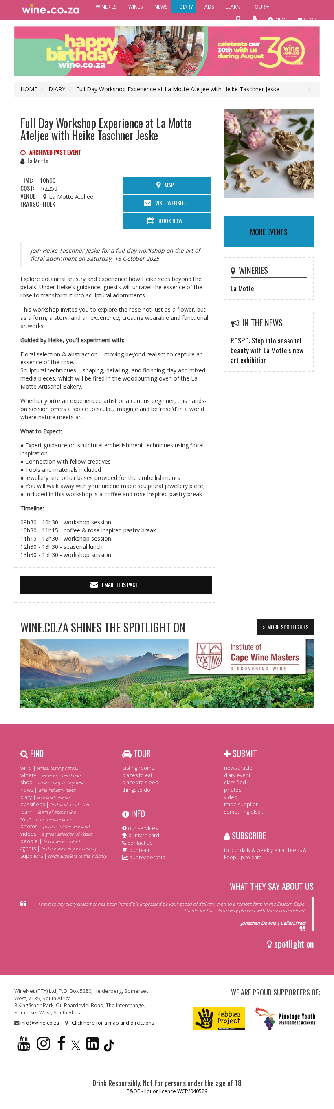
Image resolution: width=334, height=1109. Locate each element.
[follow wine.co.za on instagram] (43, 1046)
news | (47, 789)
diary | (45, 797)
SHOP (309, 19)
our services (142, 828)
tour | (46, 819)
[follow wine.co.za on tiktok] (109, 1046)
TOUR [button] (259, 6)
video (230, 797)
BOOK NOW (170, 220)
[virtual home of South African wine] (51, 10)
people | (50, 841)
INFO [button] (279, 19)
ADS (209, 6)
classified (235, 782)
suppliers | (63, 855)
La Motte (242, 288)
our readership (146, 857)
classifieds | (54, 804)
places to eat (137, 775)
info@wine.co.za (39, 1022)
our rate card (143, 835)
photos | (55, 826)
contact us (139, 842)
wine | (49, 767)
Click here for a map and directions (113, 1022)
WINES (135, 6)
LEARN (233, 6)
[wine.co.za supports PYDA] (284, 1018)
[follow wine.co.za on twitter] (76, 1046)
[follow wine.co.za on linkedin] (92, 1046)
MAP (169, 184)
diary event (237, 775)
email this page (120, 584)
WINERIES (106, 6)
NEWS (161, 6)
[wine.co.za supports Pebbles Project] (219, 1018)
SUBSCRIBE (248, 836)
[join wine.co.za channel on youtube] (23, 1046)
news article (238, 767)
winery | (52, 775)
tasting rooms (138, 767)
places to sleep (140, 782)
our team (139, 850)
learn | (48, 811)
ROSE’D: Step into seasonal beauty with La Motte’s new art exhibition (267, 350)
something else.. (243, 811)
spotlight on (293, 943)
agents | (58, 848)
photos (232, 789)
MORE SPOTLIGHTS (287, 627)
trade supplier (241, 804)
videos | (56, 833)
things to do (136, 789)
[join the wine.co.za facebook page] (61, 1046)
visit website (171, 202)
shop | (52, 782)
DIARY (186, 6)
